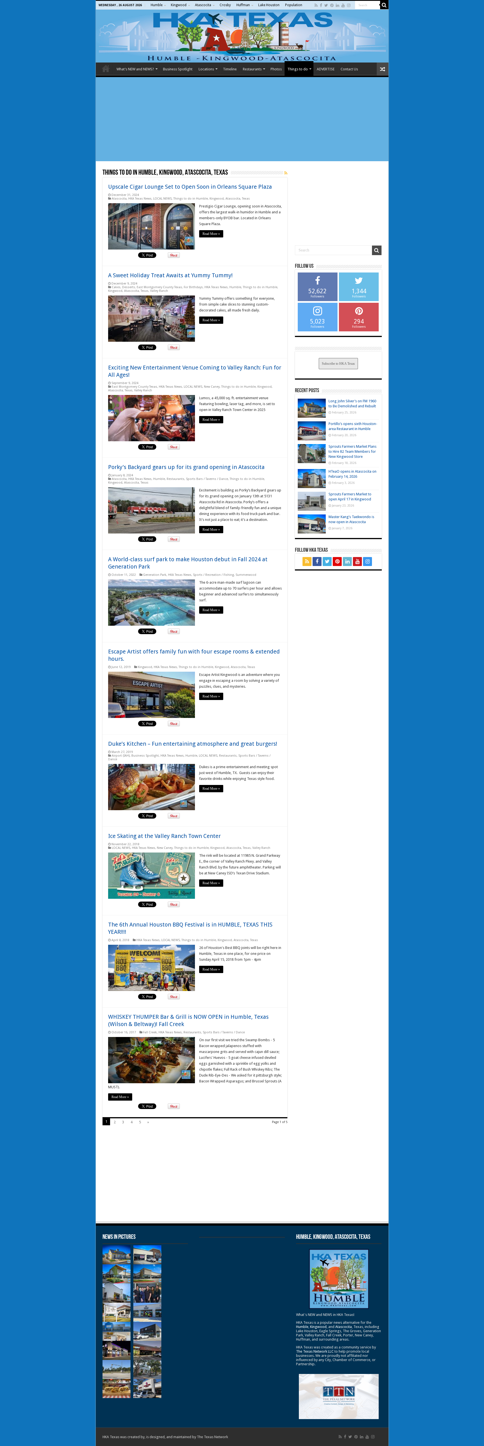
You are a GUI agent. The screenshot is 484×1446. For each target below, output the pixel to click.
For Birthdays (193, 287)
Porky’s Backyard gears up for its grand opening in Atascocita (186, 467)
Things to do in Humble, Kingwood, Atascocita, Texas (211, 198)
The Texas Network (212, 1437)
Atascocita (203, 5)
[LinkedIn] (337, 5)
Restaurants (252, 69)
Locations (206, 69)
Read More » (211, 234)
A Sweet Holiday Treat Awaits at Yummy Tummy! (170, 275)
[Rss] (316, 5)
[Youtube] (343, 5)
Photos (276, 69)
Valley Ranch (159, 291)
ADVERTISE (325, 69)
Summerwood (246, 575)
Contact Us (349, 69)
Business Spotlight (177, 69)
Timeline (230, 69)
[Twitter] (326, 5)
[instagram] (348, 5)
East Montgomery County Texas (159, 287)
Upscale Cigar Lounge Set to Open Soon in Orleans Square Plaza (190, 186)
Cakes (116, 287)
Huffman (243, 5)
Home (106, 68)
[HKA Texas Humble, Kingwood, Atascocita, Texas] (242, 36)
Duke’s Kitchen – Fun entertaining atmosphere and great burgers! (192, 743)
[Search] (384, 5)
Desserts (128, 287)
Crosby (225, 5)
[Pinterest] (332, 5)
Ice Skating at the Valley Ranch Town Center (164, 836)
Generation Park (154, 575)
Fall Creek (150, 1032)
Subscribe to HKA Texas (338, 364)
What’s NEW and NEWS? (135, 69)
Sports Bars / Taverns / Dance (207, 479)
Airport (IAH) (121, 755)
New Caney (212, 387)
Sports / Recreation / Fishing (213, 575)
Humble (156, 5)
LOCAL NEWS (162, 198)
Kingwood (179, 5)
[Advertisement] (242, 119)
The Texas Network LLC (315, 1351)
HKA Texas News (140, 198)
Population (293, 5)
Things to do (297, 69)
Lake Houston (269, 5)
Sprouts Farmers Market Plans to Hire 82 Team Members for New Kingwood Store (352, 451)
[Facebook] (321, 5)
